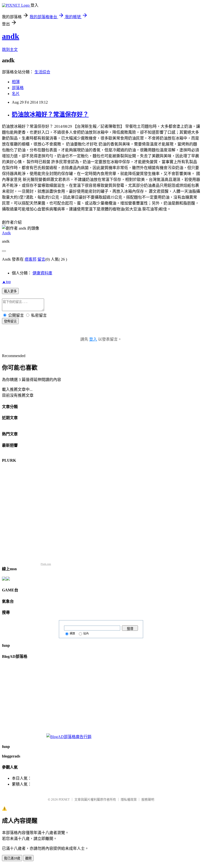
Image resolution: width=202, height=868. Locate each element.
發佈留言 (10, 321)
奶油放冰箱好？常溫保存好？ (50, 114)
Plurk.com (46, 564)
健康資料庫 (42, 273)
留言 (41, 259)
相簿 (16, 82)
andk (10, 36)
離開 (28, 858)
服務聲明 (147, 799)
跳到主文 (10, 49)
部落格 (18, 88)
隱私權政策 (129, 799)
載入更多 (10, 291)
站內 (86, 633)
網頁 (72, 633)
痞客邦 (30, 259)
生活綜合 (42, 72)
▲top (6, 282)
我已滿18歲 (12, 858)
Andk (6, 233)
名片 (16, 94)
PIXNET (64, 799)
